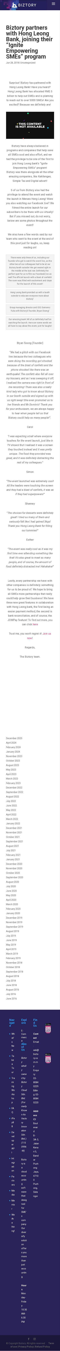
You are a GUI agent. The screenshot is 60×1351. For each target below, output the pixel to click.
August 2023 (12, 765)
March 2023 (12, 778)
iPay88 (13, 1122)
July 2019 (11, 935)
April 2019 (11, 949)
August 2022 (12, 796)
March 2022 (12, 819)
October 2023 (13, 760)
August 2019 (12, 931)
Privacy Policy (26, 1346)
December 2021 (14, 828)
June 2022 (11, 805)
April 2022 (11, 814)
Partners (13, 1180)
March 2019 (12, 953)
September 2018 (14, 971)
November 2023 (14, 756)
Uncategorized (27, 62)
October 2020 (13, 873)
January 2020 (13, 913)
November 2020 (14, 868)
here (35, 624)
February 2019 (13, 958)
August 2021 (12, 846)
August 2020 (12, 882)
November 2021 (14, 832)
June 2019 (11, 940)
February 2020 (13, 909)
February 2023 (13, 783)
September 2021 (14, 841)
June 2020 (11, 891)
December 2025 (14, 738)
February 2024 (13, 747)
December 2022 (14, 787)
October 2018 (13, 967)
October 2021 (13, 837)
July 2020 (11, 886)
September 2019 (14, 927)
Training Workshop (13, 1090)
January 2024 (13, 751)
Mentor (13, 1204)
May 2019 (11, 944)
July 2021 (11, 850)
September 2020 (14, 877)
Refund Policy (42, 1346)
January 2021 (13, 859)
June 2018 (11, 985)
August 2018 (12, 976)
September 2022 (14, 792)
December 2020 (14, 864)
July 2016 (11, 994)
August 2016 (12, 989)
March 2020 (12, 904)
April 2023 (11, 774)
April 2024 (11, 742)
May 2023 (11, 769)
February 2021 (13, 855)
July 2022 (11, 801)
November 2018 (14, 962)
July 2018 (11, 980)
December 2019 (14, 918)
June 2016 (11, 998)
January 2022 (13, 823)
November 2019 (14, 922)
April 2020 (11, 900)
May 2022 (11, 810)
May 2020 (11, 895)
